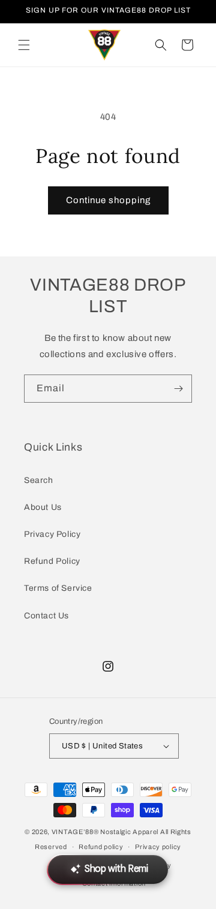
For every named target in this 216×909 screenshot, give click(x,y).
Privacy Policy (52, 534)
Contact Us (46, 615)
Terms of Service (58, 588)
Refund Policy (52, 561)
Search (38, 480)
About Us (43, 507)
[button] (24, 45)
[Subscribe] (178, 389)
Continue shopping (108, 200)
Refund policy (101, 846)
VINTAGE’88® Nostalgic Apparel (105, 831)
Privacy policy (158, 846)
